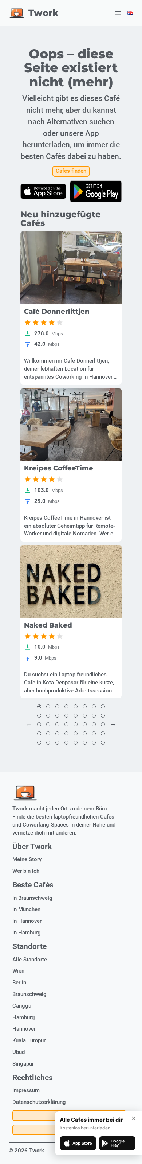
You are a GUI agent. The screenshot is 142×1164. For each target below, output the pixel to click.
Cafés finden (71, 171)
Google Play (118, 1143)
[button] (39, 707)
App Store (82, 1143)
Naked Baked (48, 625)
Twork (43, 12)
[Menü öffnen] (117, 12)
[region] (71, 267)
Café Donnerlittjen (57, 311)
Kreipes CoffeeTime (58, 468)
